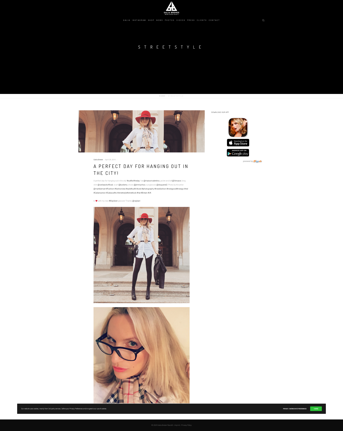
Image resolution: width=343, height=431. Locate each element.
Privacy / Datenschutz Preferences (295, 409)
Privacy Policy (186, 425)
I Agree (316, 409)
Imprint (177, 425)
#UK (149, 193)
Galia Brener (98, 160)
